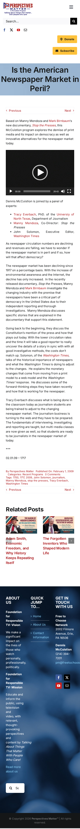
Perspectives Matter (22, 471)
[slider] (36, 191)
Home (37, 616)
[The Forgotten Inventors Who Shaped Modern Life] (58, 518)
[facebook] (4, 29)
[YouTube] (59, 686)
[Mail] (67, 686)
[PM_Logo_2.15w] (18, 3)
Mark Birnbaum (59, 121)
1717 (22, 477)
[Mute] (63, 191)
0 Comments (52, 474)
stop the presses (38, 480)
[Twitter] (67, 677)
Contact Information (40, 635)
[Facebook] (59, 677)
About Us (39, 624)
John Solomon (42, 477)
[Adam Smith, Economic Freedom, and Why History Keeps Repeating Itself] (21, 518)
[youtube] (18, 29)
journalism (58, 477)
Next (68, 110)
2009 (29, 477)
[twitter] (11, 29)
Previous (15, 110)
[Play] (11, 191)
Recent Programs (33, 474)
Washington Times (26, 236)
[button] (40, 172)
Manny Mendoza (26, 223)
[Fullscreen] (69, 191)
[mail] (25, 29)
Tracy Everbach (25, 214)
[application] (40, 172)
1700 (15, 477)
